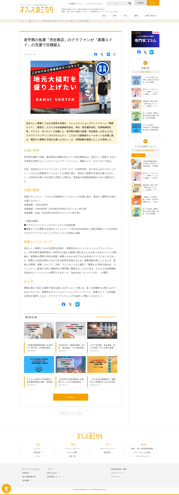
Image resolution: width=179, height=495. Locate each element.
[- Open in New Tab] (145, 39)
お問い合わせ (150, 15)
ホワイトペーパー (107, 449)
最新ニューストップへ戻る (72, 413)
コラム (37, 456)
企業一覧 (72, 456)
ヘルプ (49, 469)
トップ (22, 21)
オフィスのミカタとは (30, 469)
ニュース (37, 449)
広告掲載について (53, 477)
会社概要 (25, 480)
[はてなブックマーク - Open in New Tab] (108, 54)
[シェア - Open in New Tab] (96, 54)
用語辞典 (107, 452)
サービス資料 (72, 452)
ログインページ (117, 473)
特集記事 (37, 452)
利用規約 (25, 473)
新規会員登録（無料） (119, 469)
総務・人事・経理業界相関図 (142, 449)
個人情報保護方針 (29, 477)
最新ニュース (33, 21)
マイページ (115, 477)
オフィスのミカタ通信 (142, 452)
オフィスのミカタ (142, 456)
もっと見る (70, 397)
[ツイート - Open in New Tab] (102, 54)
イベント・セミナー (72, 449)
